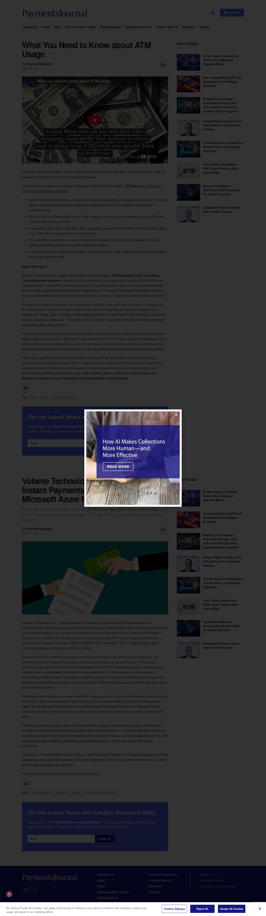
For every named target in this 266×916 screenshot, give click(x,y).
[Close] (259, 908)
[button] (176, 414)
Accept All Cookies (231, 909)
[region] (133, 909)
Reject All (202, 909)
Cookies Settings (174, 909)
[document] (133, 458)
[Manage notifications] (9, 894)
